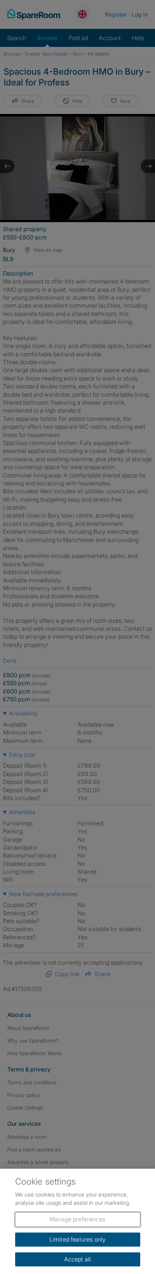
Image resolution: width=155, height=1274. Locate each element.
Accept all (77, 1259)
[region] (77, 1221)
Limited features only (77, 1239)
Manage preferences (77, 1219)
